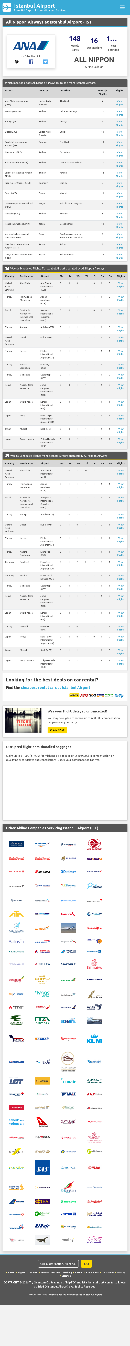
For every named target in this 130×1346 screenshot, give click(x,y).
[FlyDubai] (16, 994)
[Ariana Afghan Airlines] (68, 900)
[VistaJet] (42, 1239)
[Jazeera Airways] (68, 1020)
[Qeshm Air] (94, 1121)
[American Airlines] (42, 900)
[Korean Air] (16, 1061)
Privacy (121, 1272)
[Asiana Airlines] (94, 900)
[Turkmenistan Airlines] (42, 1213)
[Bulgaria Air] (68, 940)
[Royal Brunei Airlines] (16, 1151)
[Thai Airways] (42, 1201)
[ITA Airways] (42, 1020)
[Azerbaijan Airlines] (16, 927)
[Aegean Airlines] (16, 844)
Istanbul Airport (40, 7)
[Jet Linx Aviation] (94, 1020)
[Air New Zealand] (16, 885)
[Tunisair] (94, 1201)
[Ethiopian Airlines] (16, 978)
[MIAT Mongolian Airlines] (68, 1093)
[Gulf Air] (94, 993)
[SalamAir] (16, 1167)
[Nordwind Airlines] (94, 1093)
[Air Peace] (42, 885)
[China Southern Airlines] (68, 951)
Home (11, 1272)
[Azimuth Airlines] (42, 927)
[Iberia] (42, 1007)
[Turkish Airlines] (16, 1213)
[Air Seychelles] (68, 885)
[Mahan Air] (94, 1080)
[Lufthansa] (42, 1080)
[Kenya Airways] (68, 1038)
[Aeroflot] (42, 844)
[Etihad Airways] (42, 978)
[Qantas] (42, 1121)
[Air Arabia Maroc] (42, 858)
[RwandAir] (68, 1151)
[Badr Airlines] (68, 927)
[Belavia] (16, 941)
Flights (21, 1272)
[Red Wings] (42, 1137)
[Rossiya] (68, 1137)
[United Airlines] (68, 1213)
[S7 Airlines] (94, 1151)
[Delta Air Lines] (42, 963)
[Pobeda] (16, 1121)
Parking (67, 1272)
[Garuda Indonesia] (68, 994)
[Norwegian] (16, 1107)
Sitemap (66, 1276)
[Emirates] (94, 963)
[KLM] (94, 1038)
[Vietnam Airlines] (94, 1226)
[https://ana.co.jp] (17, 61)
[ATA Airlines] (16, 913)
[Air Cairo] (94, 858)
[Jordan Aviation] (16, 1038)
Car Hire (32, 1272)
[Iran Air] (94, 1006)
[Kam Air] (42, 1038)
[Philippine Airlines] (94, 1107)
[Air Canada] (16, 871)
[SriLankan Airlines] (68, 1186)
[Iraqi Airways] (16, 1020)
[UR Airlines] (94, 1213)
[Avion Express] (94, 913)
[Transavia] (68, 1201)
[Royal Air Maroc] (94, 1137)
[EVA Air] (68, 979)
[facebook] (31, 61)
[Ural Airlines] (16, 1226)
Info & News (92, 1272)
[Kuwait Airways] (42, 1061)
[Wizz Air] (94, 1239)
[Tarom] (16, 1201)
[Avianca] (68, 913)
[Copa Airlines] (94, 951)
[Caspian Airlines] (94, 940)
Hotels (78, 1272)
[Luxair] (68, 1080)
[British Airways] (42, 941)
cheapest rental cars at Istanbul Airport (55, 687)
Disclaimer (108, 1272)
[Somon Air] (42, 1187)
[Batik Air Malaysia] (94, 927)
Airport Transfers (50, 1272)
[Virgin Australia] (16, 1239)
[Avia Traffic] (42, 913)
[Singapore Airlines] (16, 1186)
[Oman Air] (42, 1107)
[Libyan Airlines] (68, 1061)
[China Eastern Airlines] (42, 951)
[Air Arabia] (16, 858)
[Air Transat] (94, 885)
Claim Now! (57, 730)
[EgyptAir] (68, 963)
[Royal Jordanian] (42, 1151)
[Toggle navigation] (122, 7)
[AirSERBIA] (16, 900)
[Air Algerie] (94, 844)
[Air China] (42, 871)
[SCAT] (68, 1167)
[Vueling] (68, 1239)
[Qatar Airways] (68, 1121)
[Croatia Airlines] (16, 963)
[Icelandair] (68, 1006)
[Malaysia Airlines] (16, 1093)
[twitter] (45, 61)
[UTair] (42, 1226)
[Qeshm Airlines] (16, 1137)
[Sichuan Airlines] (94, 1167)
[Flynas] (42, 993)
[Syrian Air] (94, 1187)
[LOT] (16, 1080)
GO (86, 1264)
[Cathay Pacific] (16, 951)
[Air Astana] (68, 858)
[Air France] (94, 870)
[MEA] (42, 1093)
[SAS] (42, 1167)
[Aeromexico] (68, 844)
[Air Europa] (68, 871)
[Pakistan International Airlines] (68, 1107)
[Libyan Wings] (94, 1061)
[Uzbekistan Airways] (68, 1226)
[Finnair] (94, 979)
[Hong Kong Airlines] (16, 1007)
